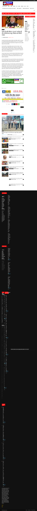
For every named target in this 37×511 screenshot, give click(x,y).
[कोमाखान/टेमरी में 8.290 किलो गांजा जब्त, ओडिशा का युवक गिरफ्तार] (5, 180)
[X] (32, 0)
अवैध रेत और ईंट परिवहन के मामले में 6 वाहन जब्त (4, 377)
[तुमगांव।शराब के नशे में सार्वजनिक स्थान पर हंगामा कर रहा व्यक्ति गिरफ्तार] (5, 151)
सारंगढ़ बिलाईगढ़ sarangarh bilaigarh (3, 294)
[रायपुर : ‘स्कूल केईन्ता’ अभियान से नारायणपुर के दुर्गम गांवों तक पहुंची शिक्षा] (5, 186)
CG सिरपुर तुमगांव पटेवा (11, 145)
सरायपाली (10, 174)
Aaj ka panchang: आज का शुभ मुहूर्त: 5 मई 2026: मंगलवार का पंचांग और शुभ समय (3, 203)
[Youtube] (34, 0)
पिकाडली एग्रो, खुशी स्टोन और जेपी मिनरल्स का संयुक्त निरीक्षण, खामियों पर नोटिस (3, 414)
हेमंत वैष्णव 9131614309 (5, 37)
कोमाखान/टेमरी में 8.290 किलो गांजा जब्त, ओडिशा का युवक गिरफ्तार (15, 178)
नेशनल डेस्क (3, 14)
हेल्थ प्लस (26, 21)
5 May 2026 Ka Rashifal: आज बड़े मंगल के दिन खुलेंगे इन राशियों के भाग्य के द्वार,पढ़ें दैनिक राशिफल (9, 199)
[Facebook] (29, 0)
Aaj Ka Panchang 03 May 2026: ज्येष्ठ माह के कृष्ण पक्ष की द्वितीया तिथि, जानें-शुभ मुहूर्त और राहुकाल (9, 237)
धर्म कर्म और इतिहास (3, 196)
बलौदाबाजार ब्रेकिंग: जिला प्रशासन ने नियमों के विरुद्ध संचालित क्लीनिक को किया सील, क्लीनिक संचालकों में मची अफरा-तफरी (9, 267)
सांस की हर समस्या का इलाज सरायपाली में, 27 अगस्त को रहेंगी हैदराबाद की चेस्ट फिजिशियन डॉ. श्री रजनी (27, 26)
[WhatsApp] (19, 104)
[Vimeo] (33, 0)
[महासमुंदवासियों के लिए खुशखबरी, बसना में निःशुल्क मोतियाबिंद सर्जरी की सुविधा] (31, 31)
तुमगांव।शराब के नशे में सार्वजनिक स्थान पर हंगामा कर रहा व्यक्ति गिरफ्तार (16, 149)
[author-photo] (4, 134)
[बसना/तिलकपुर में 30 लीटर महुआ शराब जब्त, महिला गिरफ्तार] (5, 140)
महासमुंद (10, 179)
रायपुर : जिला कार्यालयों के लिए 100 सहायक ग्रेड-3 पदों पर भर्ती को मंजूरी (6, 364)
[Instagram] (30, 0)
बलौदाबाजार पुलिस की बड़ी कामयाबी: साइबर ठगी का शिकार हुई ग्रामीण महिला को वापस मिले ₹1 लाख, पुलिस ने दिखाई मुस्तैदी (9, 282)
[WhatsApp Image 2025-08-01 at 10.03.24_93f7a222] (13, 81)
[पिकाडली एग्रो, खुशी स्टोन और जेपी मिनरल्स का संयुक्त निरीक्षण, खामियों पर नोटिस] (13, 123)
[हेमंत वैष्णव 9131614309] (2, 37)
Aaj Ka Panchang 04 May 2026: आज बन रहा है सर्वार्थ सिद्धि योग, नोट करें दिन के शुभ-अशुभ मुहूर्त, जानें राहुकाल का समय (9, 211)
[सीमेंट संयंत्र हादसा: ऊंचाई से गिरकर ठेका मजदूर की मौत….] (3, 249)
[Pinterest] (16, 104)
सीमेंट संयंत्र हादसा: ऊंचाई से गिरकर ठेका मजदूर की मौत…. (3, 254)
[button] (34, 11)
